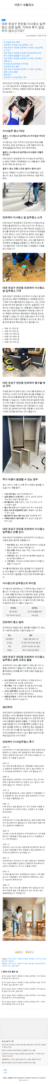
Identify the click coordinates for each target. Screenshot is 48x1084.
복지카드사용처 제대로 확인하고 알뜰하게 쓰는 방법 (18, 1050)
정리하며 (7, 74)
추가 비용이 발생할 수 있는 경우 (17, 55)
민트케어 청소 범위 (11, 66)
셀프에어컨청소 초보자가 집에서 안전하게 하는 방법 (18, 1062)
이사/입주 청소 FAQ (12, 42)
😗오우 (29, 952)
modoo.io (25, 1080)
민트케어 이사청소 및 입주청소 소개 (18, 45)
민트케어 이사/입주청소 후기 (15, 77)
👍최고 (18, 952)
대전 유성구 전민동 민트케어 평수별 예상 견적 (22, 53)
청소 (3, 20)
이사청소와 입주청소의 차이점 (16, 64)
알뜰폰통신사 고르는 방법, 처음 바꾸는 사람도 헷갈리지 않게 (21, 1059)
